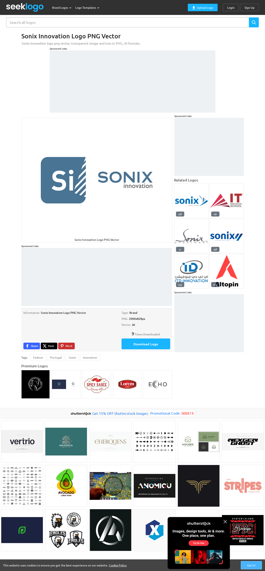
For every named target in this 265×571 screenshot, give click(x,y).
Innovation (90, 357)
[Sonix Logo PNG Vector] (191, 201)
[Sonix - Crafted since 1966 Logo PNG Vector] (227, 236)
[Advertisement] (132, 79)
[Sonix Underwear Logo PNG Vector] (191, 236)
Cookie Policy (118, 565)
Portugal (56, 357)
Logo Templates (86, 7)
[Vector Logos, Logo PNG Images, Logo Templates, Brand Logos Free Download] (25, 7)
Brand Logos (60, 7)
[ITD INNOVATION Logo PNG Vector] (191, 271)
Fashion (38, 357)
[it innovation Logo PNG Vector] (227, 201)
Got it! (251, 565)
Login (231, 7)
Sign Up (249, 7)
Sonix (72, 357)
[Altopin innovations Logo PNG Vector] (227, 271)
